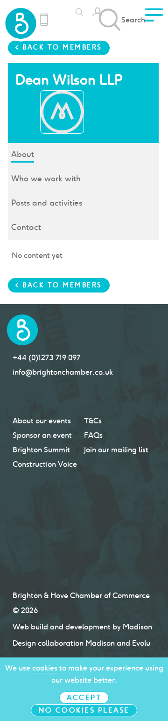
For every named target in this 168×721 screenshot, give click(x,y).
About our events (42, 421)
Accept (84, 697)
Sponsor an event (42, 435)
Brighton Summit (41, 450)
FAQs (93, 435)
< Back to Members (58, 47)
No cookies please (84, 710)
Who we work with (46, 178)
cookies (44, 668)
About (22, 154)
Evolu (141, 643)
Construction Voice (45, 464)
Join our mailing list (116, 450)
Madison (137, 627)
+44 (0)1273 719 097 (46, 358)
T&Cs (93, 421)
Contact (26, 227)
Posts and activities (46, 203)
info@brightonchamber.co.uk (63, 372)
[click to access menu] (154, 17)
